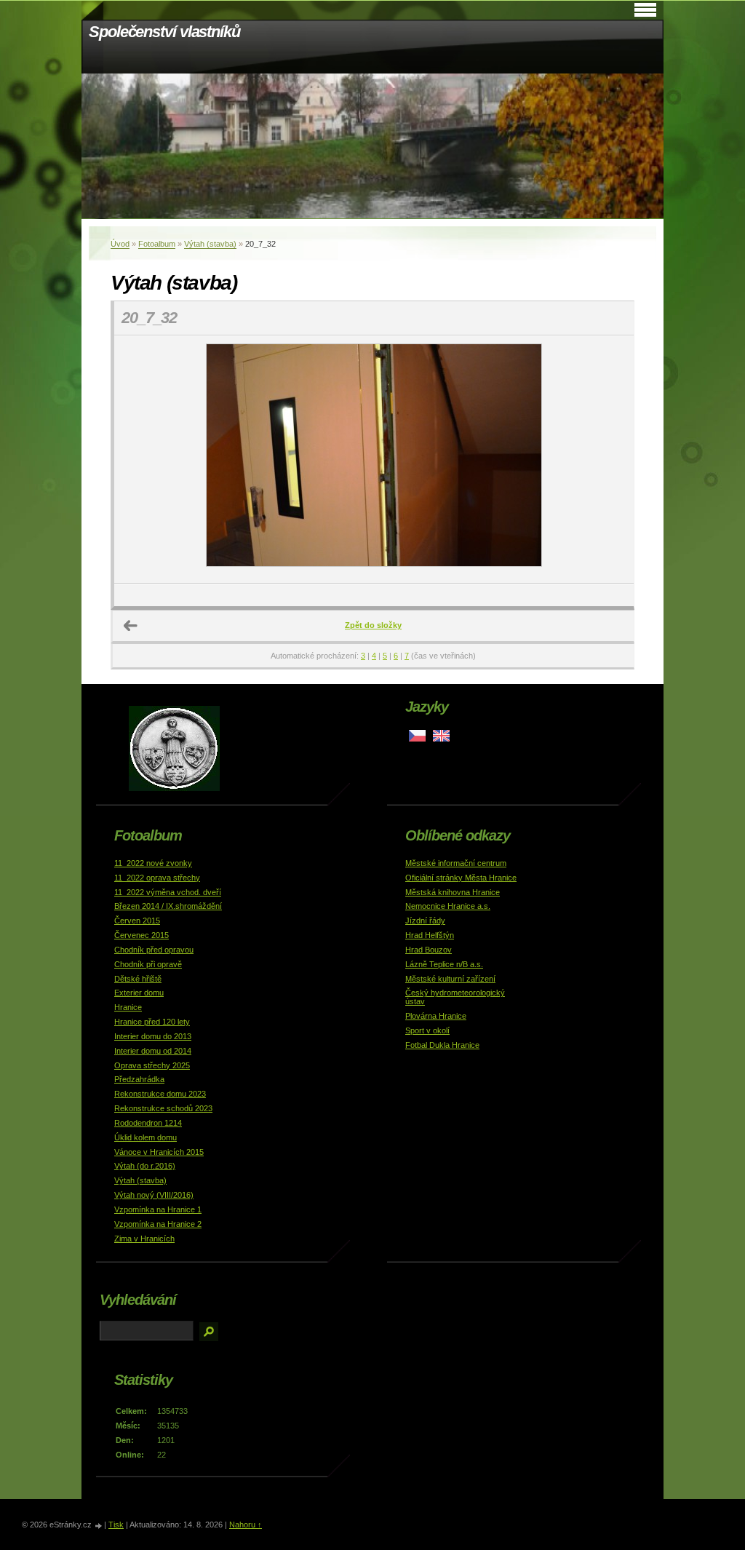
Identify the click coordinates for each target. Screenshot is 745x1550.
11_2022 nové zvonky (153, 863)
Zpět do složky (373, 625)
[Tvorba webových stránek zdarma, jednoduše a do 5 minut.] (99, 1525)
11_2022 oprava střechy (157, 877)
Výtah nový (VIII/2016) (154, 1195)
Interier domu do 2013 (152, 1036)
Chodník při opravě (148, 964)
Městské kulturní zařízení (450, 978)
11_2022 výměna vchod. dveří (167, 892)
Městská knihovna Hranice (452, 892)
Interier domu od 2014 (152, 1050)
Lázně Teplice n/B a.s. (444, 964)
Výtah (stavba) (210, 243)
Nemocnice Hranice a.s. (447, 906)
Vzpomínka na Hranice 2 (158, 1224)
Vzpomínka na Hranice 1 (158, 1209)
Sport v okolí (427, 1030)
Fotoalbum (156, 243)
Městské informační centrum (455, 863)
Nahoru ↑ (245, 1524)
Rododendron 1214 (148, 1122)
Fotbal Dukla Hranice (442, 1045)
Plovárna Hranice (435, 1016)
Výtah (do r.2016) (144, 1165)
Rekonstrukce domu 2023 (160, 1093)
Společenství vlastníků (164, 32)
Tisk (116, 1524)
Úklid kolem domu (145, 1137)
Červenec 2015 (141, 935)
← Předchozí (131, 626)
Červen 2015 (137, 920)
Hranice (128, 1007)
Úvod (120, 243)
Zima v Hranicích (144, 1238)
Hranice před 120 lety (152, 1021)
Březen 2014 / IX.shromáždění (168, 906)
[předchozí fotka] (137, 459)
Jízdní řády (425, 920)
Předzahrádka (139, 1079)
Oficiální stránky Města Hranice (461, 877)
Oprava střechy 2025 (152, 1065)
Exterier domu (139, 992)
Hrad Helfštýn (429, 935)
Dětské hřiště (138, 978)
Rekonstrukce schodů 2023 (163, 1108)
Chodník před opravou (154, 949)
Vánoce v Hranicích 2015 (159, 1152)
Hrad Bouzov (428, 949)
